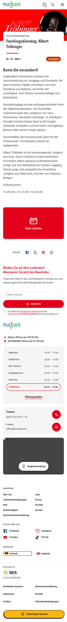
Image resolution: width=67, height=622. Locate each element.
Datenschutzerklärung (46, 586)
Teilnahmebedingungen (47, 601)
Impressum (8, 594)
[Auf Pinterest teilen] (43, 252)
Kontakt (39, 594)
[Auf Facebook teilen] (27, 252)
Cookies (7, 601)
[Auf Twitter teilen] (35, 252)
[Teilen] (51, 252)
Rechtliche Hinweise (13, 586)
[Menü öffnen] (62, 5)
